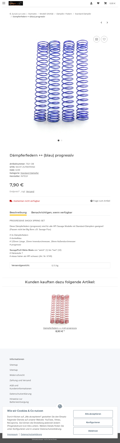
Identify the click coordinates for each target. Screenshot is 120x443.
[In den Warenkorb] (12, 32)
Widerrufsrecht (17, 375)
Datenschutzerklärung (31, 434)
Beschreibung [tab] (18, 212)
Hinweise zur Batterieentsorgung (19, 400)
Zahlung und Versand (20, 380)
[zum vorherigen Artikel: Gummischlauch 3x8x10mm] (101, 22)
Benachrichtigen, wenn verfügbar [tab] (51, 212)
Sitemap (14, 364)
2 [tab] (61, 140)
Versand (30, 191)
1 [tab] (58, 140)
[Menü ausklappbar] (3, 2)
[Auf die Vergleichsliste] (96, 39)
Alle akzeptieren (93, 414)
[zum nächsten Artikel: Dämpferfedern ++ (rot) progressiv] (107, 22)
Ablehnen (93, 431)
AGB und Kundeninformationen (20, 387)
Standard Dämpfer (29, 173)
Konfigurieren (93, 422)
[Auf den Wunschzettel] (104, 39)
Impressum (12, 434)
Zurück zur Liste (18, 13)
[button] (91, 3)
